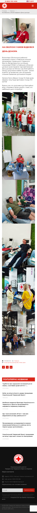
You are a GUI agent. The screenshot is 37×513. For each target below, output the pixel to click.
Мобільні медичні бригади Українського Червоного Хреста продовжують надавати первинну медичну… (18, 404)
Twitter (7, 367)
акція (6, 362)
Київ (20, 362)
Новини (16, 361)
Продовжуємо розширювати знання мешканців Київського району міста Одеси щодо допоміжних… (16, 425)
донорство (15, 362)
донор (10, 362)
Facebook (3, 367)
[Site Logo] (5, 6)
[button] (33, 6)
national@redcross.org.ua (16, 481)
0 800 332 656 (11, 1)
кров (23, 362)
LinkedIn (11, 367)
